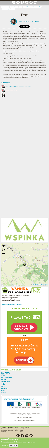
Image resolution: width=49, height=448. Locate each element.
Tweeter (21, 430)
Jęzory (3, 375)
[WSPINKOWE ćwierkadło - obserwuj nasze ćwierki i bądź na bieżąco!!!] (31, 2)
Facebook (22, 429)
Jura (20, 7)
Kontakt (22, 427)
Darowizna (3, 429)
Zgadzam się (5, 445)
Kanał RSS (21, 433)
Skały (16, 430)
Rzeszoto (3, 380)
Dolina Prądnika (36, 7)
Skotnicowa (4, 388)
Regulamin (27, 427)
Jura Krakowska (27, 7)
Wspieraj (3, 427)
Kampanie (10, 429)
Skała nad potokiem (6, 377)
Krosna (3, 384)
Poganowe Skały (5, 382)
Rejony (16, 427)
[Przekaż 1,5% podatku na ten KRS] (24, 320)
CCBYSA (34, 284)
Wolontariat (3, 433)
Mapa (16, 429)
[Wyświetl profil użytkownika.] (13, 21)
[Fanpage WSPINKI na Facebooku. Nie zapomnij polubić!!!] (22, 2)
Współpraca (10, 430)
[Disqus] (24, 127)
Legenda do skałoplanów (11, 90)
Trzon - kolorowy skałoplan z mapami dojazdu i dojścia (18, 86)
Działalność (10, 427)
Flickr (21, 431)
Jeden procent (4, 430)
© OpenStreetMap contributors (42, 284)
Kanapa (3, 391)
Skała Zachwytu (5, 373)
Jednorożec (4, 393)
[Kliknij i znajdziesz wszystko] (13, 2)
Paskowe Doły (6, 9)
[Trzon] (24, 229)
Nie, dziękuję (13, 445)
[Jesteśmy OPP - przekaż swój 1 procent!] (35, 2)
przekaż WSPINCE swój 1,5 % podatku (12, 304)
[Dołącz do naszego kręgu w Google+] (26, 2)
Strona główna (5, 7)
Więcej (33, 442)
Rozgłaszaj (3, 431)
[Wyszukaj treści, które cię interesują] (18, 2)
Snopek (3, 386)
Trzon (12, 9)
